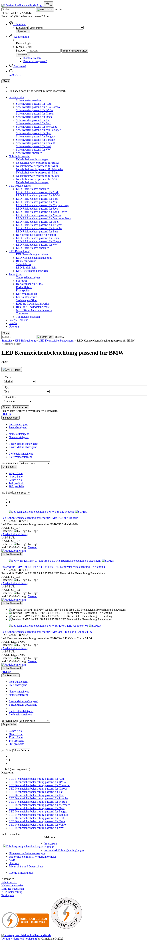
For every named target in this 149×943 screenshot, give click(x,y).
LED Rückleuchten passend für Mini (37, 202)
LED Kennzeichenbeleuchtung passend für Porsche (38, 798)
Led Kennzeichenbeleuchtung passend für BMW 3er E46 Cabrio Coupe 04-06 (46, 631)
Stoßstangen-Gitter (26, 300)
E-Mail (20, 46)
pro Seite (6, 492)
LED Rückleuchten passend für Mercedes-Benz (43, 218)
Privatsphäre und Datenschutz (26, 866)
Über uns (22, 319)
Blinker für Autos (26, 261)
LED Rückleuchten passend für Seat (37, 231)
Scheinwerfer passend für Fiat (33, 120)
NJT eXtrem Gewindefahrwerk (34, 310)
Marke (8, 381)
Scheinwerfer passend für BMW (34, 110)
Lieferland (22, 27)
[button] (17, 24)
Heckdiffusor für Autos (29, 283)
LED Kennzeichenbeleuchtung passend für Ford (36, 795)
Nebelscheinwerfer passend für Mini (37, 172)
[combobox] (10, 418)
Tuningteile (15, 274)
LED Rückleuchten (20, 185)
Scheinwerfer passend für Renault (35, 143)
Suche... (59, 9)
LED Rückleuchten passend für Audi (37, 192)
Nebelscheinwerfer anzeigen (32, 159)
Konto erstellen (32, 58)
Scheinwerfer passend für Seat (33, 146)
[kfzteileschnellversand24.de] (22, 5)
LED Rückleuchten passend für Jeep (37, 208)
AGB (12, 859)
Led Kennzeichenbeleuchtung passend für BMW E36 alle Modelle (39, 517)
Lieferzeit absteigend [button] (21, 456)
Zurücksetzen (20, 407)
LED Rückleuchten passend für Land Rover (41, 211)
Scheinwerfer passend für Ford (33, 123)
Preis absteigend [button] (18, 427)
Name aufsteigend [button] (19, 433)
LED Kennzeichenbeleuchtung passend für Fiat (36, 791)
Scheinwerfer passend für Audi (33, 103)
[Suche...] (45, 9)
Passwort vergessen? (35, 61)
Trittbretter (22, 313)
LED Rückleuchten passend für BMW (38, 195)
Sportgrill (21, 280)
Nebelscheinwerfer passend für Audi (37, 165)
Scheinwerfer (16, 97)
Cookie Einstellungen (21, 872)
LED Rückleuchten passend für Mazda (38, 215)
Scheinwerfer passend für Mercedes (36, 126)
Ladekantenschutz (26, 297)
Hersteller (10, 401)
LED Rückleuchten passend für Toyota (38, 241)
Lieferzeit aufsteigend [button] (21, 453)
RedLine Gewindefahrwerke (32, 303)
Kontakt (49, 846)
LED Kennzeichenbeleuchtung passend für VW (36, 827)
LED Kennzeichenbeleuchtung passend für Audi (37, 778)
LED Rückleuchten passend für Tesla (37, 238)
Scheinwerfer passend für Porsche (35, 139)
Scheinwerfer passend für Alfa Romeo (38, 106)
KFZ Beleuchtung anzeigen (32, 254)
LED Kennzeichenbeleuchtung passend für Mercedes (39, 804)
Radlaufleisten (24, 287)
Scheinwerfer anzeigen (29, 100)
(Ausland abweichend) (14, 534)
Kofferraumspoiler (26, 293)
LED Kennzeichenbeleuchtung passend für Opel (37, 808)
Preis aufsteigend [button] (18, 424)
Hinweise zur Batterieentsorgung (27, 853)
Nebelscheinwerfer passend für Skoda (37, 175)
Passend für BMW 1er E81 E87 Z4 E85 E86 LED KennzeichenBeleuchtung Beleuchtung (53, 566)
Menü (6, 81)
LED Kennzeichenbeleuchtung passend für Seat (36, 818)
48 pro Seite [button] (16, 476)
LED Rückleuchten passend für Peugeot (39, 224)
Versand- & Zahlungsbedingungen (64, 850)
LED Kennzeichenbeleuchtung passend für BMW (37, 782)
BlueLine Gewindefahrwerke (33, 306)
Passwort (21, 50)
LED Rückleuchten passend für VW (37, 244)
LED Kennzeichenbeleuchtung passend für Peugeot (38, 811)
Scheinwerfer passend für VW (33, 149)
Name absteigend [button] (19, 437)
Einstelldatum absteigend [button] (23, 447)
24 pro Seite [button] (16, 473)
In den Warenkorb (12, 554)
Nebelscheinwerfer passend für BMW (37, 162)
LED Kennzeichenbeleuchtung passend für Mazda (38, 801)
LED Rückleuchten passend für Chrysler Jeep (42, 205)
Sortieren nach (10, 463)
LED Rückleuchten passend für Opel (37, 221)
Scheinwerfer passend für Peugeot (35, 136)
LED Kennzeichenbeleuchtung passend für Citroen (38, 788)
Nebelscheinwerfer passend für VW (36, 179)
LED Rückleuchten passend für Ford (37, 198)
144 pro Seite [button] (16, 483)
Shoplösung (30, 938)
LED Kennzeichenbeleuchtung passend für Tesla (37, 821)
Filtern (6, 407)
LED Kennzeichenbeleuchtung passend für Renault (38, 814)
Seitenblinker (23, 264)
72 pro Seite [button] (16, 479)
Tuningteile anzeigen (28, 277)
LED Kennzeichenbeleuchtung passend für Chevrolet (39, 785)
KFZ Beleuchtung (19, 251)
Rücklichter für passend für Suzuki (36, 234)
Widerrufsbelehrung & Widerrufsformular (32, 856)
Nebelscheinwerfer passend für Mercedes (39, 169)
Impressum (50, 843)
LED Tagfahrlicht (26, 267)
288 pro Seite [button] (16, 486)
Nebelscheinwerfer (19, 156)
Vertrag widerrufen (12, 938)
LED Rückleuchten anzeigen (32, 188)
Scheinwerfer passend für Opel (33, 133)
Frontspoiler (23, 290)
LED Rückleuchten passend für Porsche (39, 228)
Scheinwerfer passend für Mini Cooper (38, 129)
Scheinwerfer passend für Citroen (35, 113)
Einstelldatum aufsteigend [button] (23, 443)
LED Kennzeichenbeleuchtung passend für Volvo (37, 824)
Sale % (13, 319)
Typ (7, 391)
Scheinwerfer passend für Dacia (34, 116)
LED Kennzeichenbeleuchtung (34, 257)
